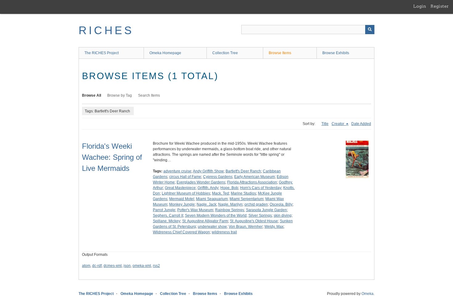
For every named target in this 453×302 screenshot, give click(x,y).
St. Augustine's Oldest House (254, 221)
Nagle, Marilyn (230, 204)
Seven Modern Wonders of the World (216, 215)
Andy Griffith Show (208, 171)
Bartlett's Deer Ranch (243, 171)
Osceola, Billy (281, 204)
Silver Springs (260, 215)
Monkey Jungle (182, 204)
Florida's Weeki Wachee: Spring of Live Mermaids (112, 157)
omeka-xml (142, 266)
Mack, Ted (220, 193)
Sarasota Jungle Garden (266, 210)
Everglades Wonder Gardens (201, 182)
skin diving (283, 215)
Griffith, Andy (208, 188)
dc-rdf (97, 266)
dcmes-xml (113, 266)
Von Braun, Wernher (246, 226)
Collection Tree (225, 53)
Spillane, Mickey (166, 221)
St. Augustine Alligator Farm (205, 221)
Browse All (91, 95)
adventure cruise (177, 171)
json (127, 266)
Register (440, 6)
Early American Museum (254, 177)
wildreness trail (224, 232)
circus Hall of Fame (185, 177)
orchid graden (256, 204)
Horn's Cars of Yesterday (260, 188)
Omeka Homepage (165, 53)
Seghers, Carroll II (168, 215)
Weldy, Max (274, 226)
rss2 (156, 266)
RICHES (106, 30)
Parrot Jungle (164, 210)
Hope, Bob (229, 188)
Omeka (367, 294)
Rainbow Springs (229, 210)
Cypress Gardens (217, 177)
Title (325, 124)
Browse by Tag (119, 95)
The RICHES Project (101, 53)
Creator (338, 124)
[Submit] (369, 29)
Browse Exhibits (335, 53)
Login (419, 6)
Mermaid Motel (181, 199)
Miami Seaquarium (212, 199)
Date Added (361, 124)
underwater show (212, 226)
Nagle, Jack (206, 204)
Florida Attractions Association (252, 182)
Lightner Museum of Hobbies (186, 193)
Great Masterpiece (180, 188)
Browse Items (280, 53)
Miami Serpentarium (246, 199)
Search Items (149, 95)
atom (86, 266)
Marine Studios (243, 193)
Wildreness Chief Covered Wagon (181, 232)
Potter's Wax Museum (195, 210)
